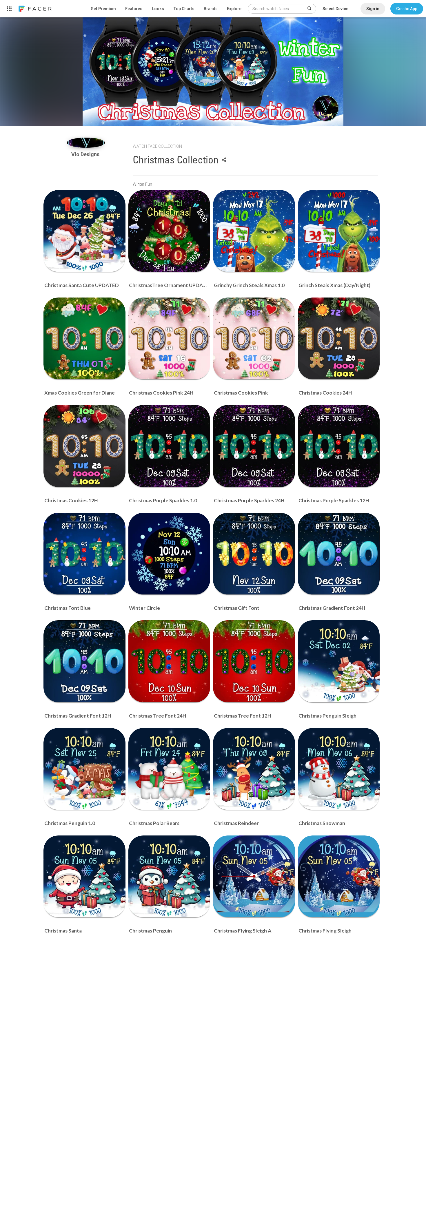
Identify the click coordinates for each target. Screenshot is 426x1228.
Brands (211, 8)
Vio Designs (86, 154)
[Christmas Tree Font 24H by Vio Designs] (169, 661)
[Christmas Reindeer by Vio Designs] (254, 769)
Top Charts (183, 8)
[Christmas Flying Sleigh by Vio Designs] (339, 876)
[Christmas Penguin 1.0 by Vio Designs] (84, 769)
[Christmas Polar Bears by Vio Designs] (169, 769)
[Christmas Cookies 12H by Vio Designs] (84, 446)
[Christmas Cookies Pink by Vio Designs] (254, 338)
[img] (86, 143)
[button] (406, 8)
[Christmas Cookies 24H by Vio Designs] (339, 338)
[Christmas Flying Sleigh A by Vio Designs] (254, 876)
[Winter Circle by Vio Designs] (169, 554)
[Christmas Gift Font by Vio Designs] (254, 554)
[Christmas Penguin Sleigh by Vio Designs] (339, 661)
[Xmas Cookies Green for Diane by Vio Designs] (84, 338)
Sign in (372, 8)
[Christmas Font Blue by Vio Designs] (84, 554)
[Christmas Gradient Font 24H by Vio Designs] (339, 554)
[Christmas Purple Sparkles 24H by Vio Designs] (254, 446)
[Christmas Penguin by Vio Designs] (169, 876)
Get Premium (103, 8)
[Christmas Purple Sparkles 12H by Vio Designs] (339, 446)
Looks (158, 8)
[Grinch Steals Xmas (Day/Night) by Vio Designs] (339, 231)
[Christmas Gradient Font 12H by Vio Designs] (84, 661)
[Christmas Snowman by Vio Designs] (339, 769)
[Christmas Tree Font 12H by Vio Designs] (254, 661)
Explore (234, 8)
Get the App (406, 8)
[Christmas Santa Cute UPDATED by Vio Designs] (84, 231)
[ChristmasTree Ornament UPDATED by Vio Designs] (169, 231)
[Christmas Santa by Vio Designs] (84, 876)
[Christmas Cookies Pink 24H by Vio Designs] (169, 338)
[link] (35, 8)
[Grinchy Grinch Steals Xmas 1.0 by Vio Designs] (254, 231)
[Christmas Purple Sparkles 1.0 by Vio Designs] (169, 446)
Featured (134, 8)
